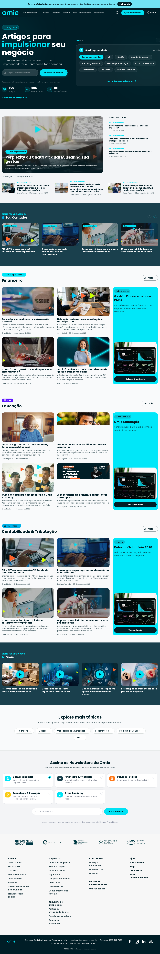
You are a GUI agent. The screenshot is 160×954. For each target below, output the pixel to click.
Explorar (98, 12)
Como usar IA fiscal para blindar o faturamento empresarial (100, 250)
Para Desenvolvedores (139, 876)
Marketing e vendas (91, 63)
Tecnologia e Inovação (118, 63)
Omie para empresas (59, 862)
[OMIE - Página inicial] (10, 13)
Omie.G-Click (96, 869)
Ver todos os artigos (13, 97)
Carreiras (13, 870)
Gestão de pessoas (140, 57)
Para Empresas (30, 12)
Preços (46, 12)
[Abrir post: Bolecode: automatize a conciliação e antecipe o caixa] (83, 301)
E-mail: (83, 940)
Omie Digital (7, 176)
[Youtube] (151, 941)
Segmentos (54, 874)
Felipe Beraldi (7, 383)
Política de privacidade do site (59, 910)
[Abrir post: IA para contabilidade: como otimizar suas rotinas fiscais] (83, 603)
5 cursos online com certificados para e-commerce (81, 445)
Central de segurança (54, 922)
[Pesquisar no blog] (117, 12)
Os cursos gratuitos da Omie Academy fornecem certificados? (25, 445)
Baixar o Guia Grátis (135, 379)
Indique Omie (15, 878)
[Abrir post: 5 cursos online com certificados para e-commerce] (83, 427)
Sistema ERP (14, 866)
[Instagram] (137, 941)
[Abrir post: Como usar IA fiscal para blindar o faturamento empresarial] (28, 603)
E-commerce (88, 69)
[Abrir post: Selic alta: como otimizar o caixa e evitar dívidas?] (28, 301)
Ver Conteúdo (135, 630)
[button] (78, 40)
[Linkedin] (144, 941)
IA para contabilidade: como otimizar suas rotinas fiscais (136, 250)
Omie (8, 400)
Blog (132, 866)
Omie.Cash (54, 882)
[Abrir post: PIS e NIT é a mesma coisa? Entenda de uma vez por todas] (28, 552)
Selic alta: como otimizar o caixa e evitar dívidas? (26, 320)
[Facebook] (130, 941)
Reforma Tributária (61, 12)
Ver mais (150, 277)
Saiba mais (124, 4)
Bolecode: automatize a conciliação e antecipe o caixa (80, 320)
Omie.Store (136, 870)
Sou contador (12, 526)
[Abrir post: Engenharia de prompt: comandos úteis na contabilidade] (83, 552)
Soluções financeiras (59, 878)
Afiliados (12, 882)
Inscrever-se (116, 811)
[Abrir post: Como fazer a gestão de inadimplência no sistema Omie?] (28, 352)
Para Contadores (81, 12)
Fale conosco (137, 862)
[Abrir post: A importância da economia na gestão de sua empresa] (83, 477)
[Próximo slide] (155, 215)
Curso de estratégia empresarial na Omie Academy (27, 496)
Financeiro (105, 69)
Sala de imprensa (17, 874)
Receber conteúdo (53, 72)
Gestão (120, 57)
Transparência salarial (15, 895)
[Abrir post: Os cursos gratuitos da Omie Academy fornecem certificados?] (28, 427)
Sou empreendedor (91, 57)
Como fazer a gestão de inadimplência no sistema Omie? (27, 370)
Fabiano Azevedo (64, 584)
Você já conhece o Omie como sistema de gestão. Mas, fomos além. (82, 370)
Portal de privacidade (60, 916)
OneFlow (93, 873)
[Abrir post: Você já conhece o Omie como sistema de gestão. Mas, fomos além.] (83, 352)
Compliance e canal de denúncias (18, 888)
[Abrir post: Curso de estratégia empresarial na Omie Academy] (28, 477)
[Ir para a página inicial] (13, 942)
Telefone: (111, 940)
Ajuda (133, 858)
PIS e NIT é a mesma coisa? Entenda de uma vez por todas (18, 250)
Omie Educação (97, 888)
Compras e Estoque (144, 63)
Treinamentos (56, 886)
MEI (109, 57)
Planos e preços (57, 866)
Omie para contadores (95, 864)
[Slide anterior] (149, 215)
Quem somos (15, 862)
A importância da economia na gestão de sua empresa (82, 496)
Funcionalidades (57, 870)
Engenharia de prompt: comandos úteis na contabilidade (54, 252)
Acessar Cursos (135, 504)
